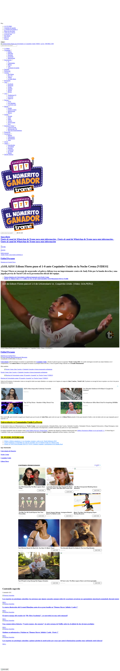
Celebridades (11, 63)
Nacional (10, 55)
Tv (8, 61)
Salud (9, 117)
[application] (60, 314)
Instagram (10, 85)
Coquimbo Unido (6, 458)
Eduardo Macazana (21, 357)
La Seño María (12, 79)
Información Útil (12, 129)
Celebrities (11, 150)
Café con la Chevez (9, 32)
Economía (10, 56)
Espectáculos (7, 60)
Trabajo (10, 121)
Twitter (10, 87)
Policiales (10, 53)
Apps (9, 140)
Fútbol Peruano (8, 258)
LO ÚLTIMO (8, 26)
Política (10, 52)
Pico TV (6, 37)
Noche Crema (5, 454)
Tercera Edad (11, 122)
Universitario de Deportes (8, 451)
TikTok (10, 90)
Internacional (11, 58)
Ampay (10, 77)
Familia (6, 114)
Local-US (10, 96)
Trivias (6, 141)
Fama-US (10, 98)
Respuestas (7, 80)
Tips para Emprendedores (15, 130)
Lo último (7, 48)
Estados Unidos (12, 109)
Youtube (10, 88)
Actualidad (7, 50)
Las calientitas (12, 103)
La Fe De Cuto (12, 105)
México (10, 113)
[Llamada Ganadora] (22, 193)
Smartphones (11, 138)
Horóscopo (7, 71)
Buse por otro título (9, 31)
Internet (10, 135)
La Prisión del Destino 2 (11, 29)
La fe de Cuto (8, 34)
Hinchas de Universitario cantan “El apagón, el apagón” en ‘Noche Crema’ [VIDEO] (24, 378)
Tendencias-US (12, 95)
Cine (9, 66)
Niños (9, 119)
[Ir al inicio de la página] (5, 669)
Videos (6, 143)
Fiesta (9, 101)
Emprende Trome (9, 126)
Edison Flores (5, 461)
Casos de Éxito (12, 127)
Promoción (7, 132)
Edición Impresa (8, 154)
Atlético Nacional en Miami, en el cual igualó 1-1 (90, 430)
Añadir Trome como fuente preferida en (12, 254)
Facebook (10, 84)
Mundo (6, 106)
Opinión (6, 72)
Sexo (9, 124)
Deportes (6, 69)
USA (5, 93)
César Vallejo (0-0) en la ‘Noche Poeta (36, 430)
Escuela (10, 116)
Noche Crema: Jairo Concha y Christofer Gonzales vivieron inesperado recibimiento (24, 372)
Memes (10, 92)
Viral (5, 82)
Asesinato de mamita (10, 28)
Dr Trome (10, 151)
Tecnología (7, 134)
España (10, 108)
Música (10, 64)
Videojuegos (11, 137)
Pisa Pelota (7, 36)
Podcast (6, 39)
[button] (20, 233)
